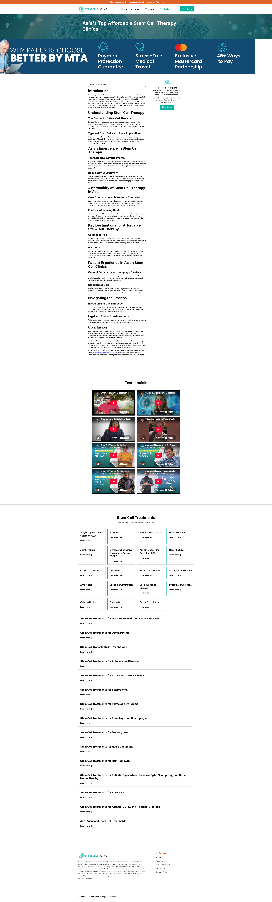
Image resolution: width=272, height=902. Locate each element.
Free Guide (164, 9)
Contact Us (160, 868)
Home (124, 9)
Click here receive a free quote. (152, 2)
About (158, 857)
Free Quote (187, 9)
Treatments (150, 9)
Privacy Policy (162, 872)
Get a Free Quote (163, 865)
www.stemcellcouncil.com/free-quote (104, 352)
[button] (136, 9)
